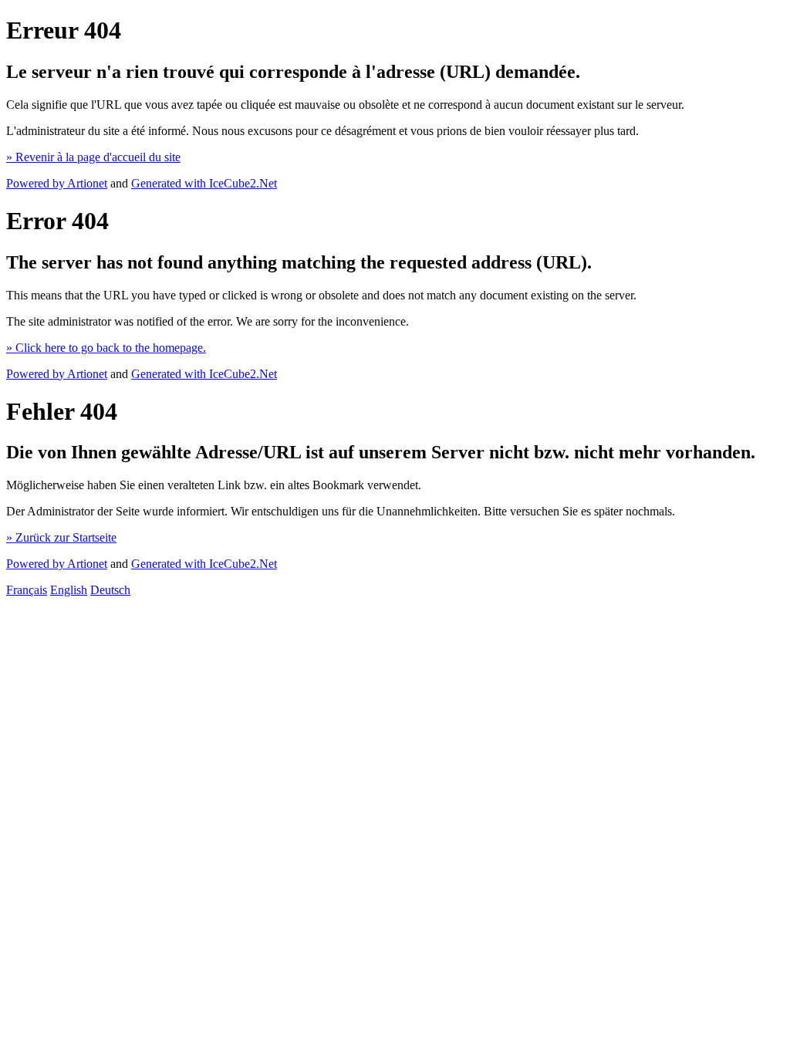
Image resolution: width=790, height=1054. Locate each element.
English (68, 589)
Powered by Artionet (56, 183)
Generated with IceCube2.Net (204, 183)
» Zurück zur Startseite (61, 537)
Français (26, 589)
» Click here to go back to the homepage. (106, 347)
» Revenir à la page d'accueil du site (93, 157)
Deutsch (110, 589)
